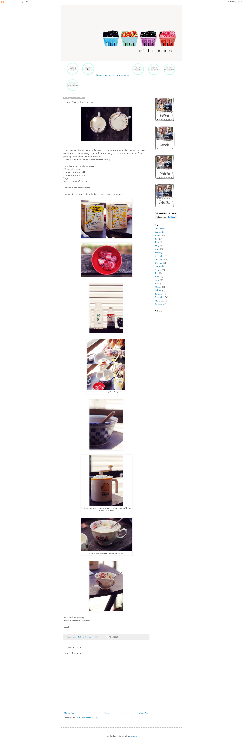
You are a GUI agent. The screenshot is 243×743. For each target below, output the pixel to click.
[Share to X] (112, 637)
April (157, 249)
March (158, 287)
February (159, 291)
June (157, 242)
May (157, 246)
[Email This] (107, 637)
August (158, 236)
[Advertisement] (162, 375)
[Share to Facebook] (114, 637)
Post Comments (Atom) (87, 718)
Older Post (144, 713)
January (158, 253)
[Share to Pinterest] (117, 637)
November (160, 260)
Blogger (133, 737)
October (159, 229)
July (156, 239)
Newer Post (69, 713)
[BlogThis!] (110, 637)
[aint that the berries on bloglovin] (166, 218)
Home (107, 713)
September (160, 232)
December (159, 256)
